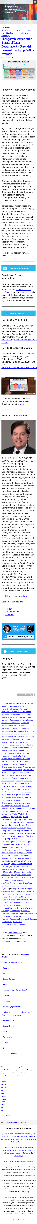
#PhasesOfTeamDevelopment (12, 905)
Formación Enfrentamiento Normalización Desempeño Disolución (17, 736)
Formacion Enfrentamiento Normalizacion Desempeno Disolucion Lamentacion (17, 731)
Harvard (4, 833)
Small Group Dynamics (16, 706)
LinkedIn (9, 614)
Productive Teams (15, 844)
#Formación (17, 922)
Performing (29, 839)
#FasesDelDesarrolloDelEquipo (13, 924)
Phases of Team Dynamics (12, 770)
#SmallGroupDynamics (10, 709)
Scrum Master (15, 806)
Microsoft (20, 839)
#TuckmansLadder (8, 891)
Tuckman (31, 833)
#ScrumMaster (7, 819)
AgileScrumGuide (26, 883)
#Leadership (15, 911)
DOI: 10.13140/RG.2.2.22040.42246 (22, 808)
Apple (31, 819)
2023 (4, 1090)
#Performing (30, 908)
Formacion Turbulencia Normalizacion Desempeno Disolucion (16, 712)
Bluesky (6, 968)
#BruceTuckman (7, 897)
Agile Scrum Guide (8, 886)
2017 (4, 1108)
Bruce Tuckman (7, 822)
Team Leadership (8, 775)
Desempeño (26, 872)
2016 (4, 1110)
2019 (4, 1102)
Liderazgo (19, 781)
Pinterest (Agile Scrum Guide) (14, 1007)
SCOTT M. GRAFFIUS (11, 1122)
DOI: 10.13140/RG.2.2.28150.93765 (15, 811)
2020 (4, 1099)
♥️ (18, 1219)
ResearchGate (8, 1020)
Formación (29, 822)
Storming (6, 836)
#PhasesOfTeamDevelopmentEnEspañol (16, 902)
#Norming (5, 911)
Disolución (5, 875)
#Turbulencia (21, 886)
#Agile (14, 814)
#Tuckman (31, 891)
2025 (4, 1085)
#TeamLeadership (24, 894)
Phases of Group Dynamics (22, 778)
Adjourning (5, 889)
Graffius (12, 847)
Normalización (7, 803)
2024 (4, 1087)
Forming (4, 825)
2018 (4, 1105)
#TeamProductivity (8, 894)
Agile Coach (23, 819)
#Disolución (7, 922)
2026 (4, 1082)
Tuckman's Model (7, 781)
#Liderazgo (25, 911)
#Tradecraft (21, 891)
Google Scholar (9, 979)
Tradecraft (5, 772)
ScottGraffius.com (15, 933)
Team (16, 803)
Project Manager (29, 767)
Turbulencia (13, 825)
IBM (10, 833)
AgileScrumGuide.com (9, 883)
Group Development (23, 830)
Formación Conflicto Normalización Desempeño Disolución (16, 753)
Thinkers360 (7, 1037)
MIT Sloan (25, 806)
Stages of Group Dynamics (20, 772)
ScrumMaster (28, 770)
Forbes (20, 822)
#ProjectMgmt (16, 817)
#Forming (18, 916)
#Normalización (23, 900)
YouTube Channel (10, 1054)
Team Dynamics (21, 775)
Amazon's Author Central (12, 962)
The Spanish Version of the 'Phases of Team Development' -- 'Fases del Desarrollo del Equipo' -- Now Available (18, 46)
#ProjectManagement (23, 897)
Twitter (8, 609)
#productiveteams (8, 900)
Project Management (9, 842)
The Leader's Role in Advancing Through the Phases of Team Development (17, 786)
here (22, 404)
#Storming (5, 817)
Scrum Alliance (8, 1026)
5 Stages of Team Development (22, 889)
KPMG (13, 836)
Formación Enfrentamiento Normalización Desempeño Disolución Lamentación (17, 725)
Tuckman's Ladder (20, 833)
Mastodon (6, 1001)
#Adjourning (6, 814)
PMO (13, 839)
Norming (4, 808)
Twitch (5, 1043)
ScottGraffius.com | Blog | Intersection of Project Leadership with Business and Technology (16, 33)
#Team (25, 817)
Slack (5, 1032)
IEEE (5, 985)
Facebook (10, 611)
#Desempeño (7, 916)
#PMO (32, 900)
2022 (4, 1093)
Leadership (21, 836)
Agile (16, 819)
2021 (4, 1096)
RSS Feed (6, 1116)
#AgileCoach (23, 814)
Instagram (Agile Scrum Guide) (15, 990)
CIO (15, 822)
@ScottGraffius (11, 703)
